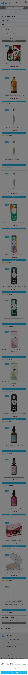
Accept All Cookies (14, 672)
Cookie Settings (14, 668)
